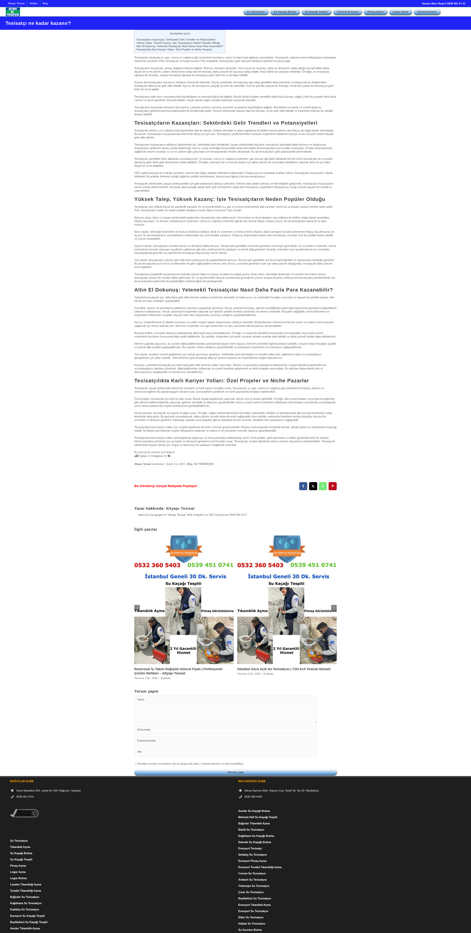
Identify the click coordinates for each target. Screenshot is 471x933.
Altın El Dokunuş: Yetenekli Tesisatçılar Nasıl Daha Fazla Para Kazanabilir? (179, 46)
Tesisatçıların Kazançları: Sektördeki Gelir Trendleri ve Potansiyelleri (175, 39)
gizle (186, 33)
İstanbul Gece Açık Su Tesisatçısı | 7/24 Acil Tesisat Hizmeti (283, 669)
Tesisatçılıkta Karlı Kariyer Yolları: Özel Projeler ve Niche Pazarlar (174, 49)
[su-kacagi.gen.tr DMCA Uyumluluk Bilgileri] (24, 810)
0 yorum (165, 678)
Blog (189, 463)
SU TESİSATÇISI (204, 463)
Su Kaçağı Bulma (21, 853)
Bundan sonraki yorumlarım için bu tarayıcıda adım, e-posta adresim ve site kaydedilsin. (191, 763)
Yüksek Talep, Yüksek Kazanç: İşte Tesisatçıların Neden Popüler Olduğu (178, 42)
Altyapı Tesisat (142, 463)
